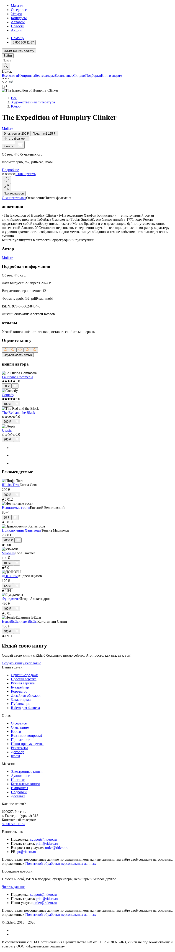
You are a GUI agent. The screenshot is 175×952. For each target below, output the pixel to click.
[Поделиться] (6, 187)
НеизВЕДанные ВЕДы (19, 621)
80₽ (7, 517)
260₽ (7, 439)
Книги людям (111, 75)
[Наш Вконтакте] (13, 930)
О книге (8, 198)
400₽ (7, 631)
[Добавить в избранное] (6, 179)
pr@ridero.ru (26, 852)
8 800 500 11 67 (13, 824)
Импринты (26, 75)
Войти (8, 55)
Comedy (8, 395)
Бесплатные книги (25, 784)
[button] (87, 66)
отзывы (20, 198)
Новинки (18, 780)
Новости (17, 26)
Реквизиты (19, 748)
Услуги (16, 14)
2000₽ (8, 540)
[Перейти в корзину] (10, 82)
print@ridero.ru (47, 843)
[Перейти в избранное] (4, 82)
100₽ (7, 563)
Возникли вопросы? (26, 735)
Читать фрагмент (16, 138)
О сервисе (19, 10)
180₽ (7, 404)
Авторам (18, 22)
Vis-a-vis (8, 553)
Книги (16, 731)
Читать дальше (13, 887)
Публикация (20, 704)
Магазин (17, 6)
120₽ (7, 586)
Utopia (7, 430)
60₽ (7, 386)
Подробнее (10, 170)
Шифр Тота (11, 485)
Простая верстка (23, 679)
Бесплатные (64, 75)
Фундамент (11, 599)
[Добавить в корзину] (20, 145)
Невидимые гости (16, 507)
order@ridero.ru (56, 848)
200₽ (7, 421)
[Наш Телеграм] (13, 934)
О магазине (20, 727)
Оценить (29, 174)
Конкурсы (19, 18)
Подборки (93, 75)
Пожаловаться (14, 193)
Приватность (21, 740)
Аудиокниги (20, 776)
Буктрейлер (20, 687)
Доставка (18, 796)
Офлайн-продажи (24, 675)
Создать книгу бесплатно (21, 663)
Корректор (19, 691)
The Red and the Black (18, 413)
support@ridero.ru (43, 839)
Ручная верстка (23, 683)
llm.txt (15, 756)
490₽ (7, 608)
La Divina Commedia (17, 377)
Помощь (17, 38)
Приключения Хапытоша (21, 530)
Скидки (79, 75)
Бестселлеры (45, 75)
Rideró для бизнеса (25, 708)
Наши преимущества (27, 744)
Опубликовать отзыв (18, 355)
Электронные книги (27, 771)
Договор (17, 752)
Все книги (10, 75)
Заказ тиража (21, 699)
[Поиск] (6, 66)
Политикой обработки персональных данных (60, 863)
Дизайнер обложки (26, 695)
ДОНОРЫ (10, 576)
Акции (16, 30)
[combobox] (87, 60)
